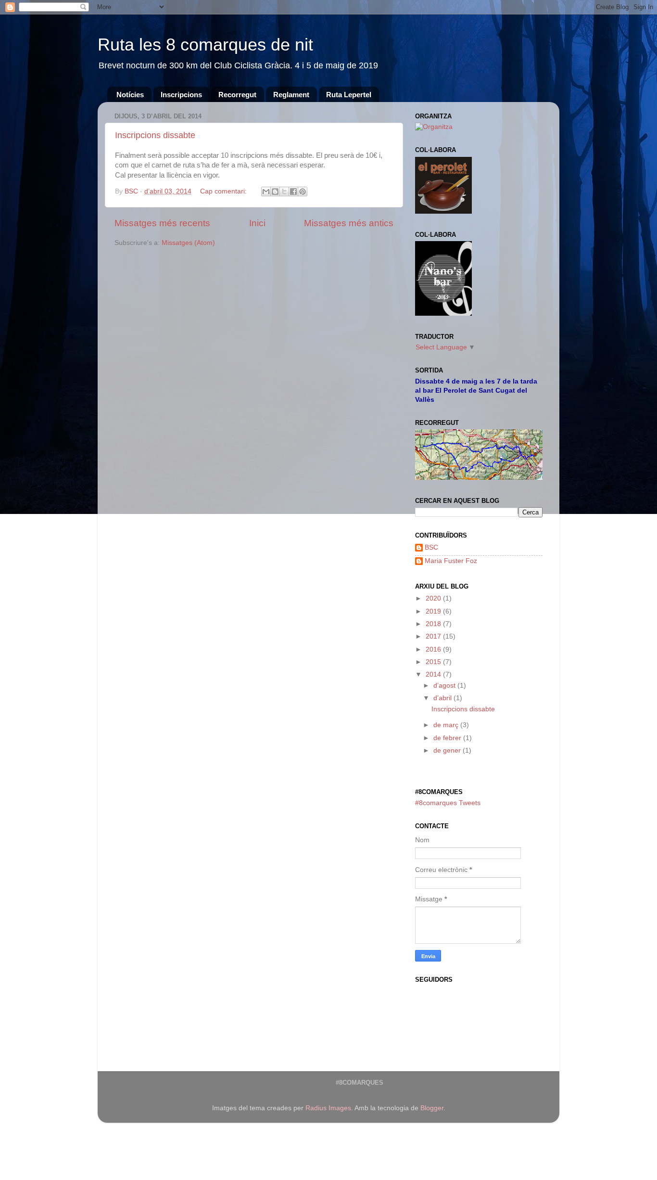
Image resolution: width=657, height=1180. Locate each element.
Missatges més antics (348, 223)
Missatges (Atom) (188, 242)
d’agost (445, 685)
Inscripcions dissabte (155, 135)
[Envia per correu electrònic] (266, 191)
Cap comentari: (224, 191)
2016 (434, 649)
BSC (431, 547)
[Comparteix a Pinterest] (302, 191)
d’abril (443, 698)
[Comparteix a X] (284, 191)
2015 (434, 662)
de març (446, 725)
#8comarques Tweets (447, 803)
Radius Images (328, 1108)
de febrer (448, 738)
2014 (434, 674)
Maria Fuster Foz (451, 560)
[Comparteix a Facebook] (293, 191)
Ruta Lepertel (348, 94)
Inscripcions (181, 94)
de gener (448, 750)
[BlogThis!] (275, 191)
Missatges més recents (162, 223)
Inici (257, 223)
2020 (434, 598)
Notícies (130, 94)
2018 (434, 624)
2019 (434, 611)
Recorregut (237, 94)
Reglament (291, 94)
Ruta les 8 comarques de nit (205, 44)
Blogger (431, 1108)
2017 (434, 636)
